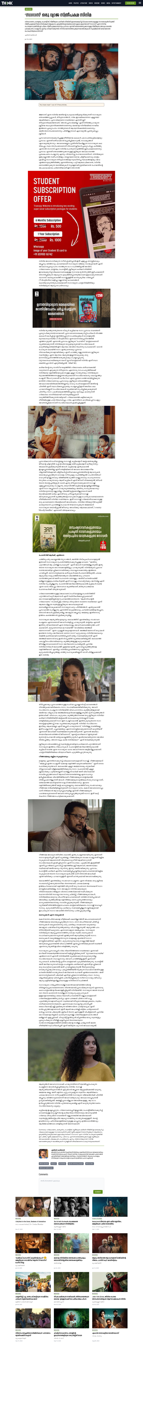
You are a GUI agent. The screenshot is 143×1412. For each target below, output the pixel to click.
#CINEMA (62, 1164)
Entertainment (116, 3)
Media (108, 3)
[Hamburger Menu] (139, 3)
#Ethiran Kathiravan (46, 1168)
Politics (76, 3)
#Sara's (53, 1164)
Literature (83, 3)
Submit (98, 1192)
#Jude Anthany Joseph (75, 1164)
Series (103, 3)
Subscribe (130, 3)
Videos (91, 3)
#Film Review (44, 1164)
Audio (70, 3)
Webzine (97, 3)
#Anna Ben (89, 1164)
